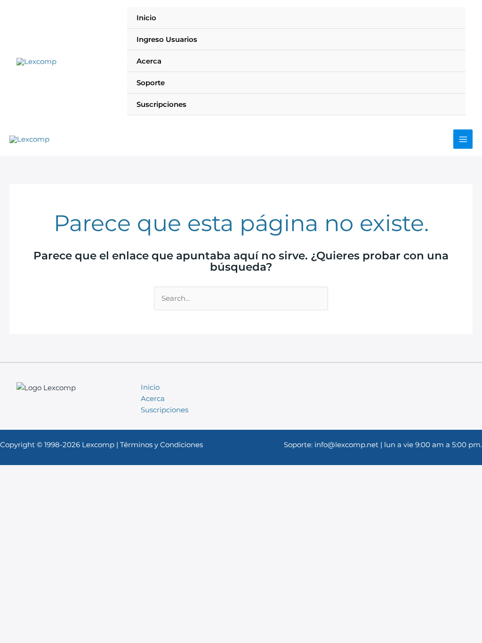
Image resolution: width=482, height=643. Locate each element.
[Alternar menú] (447, 104)
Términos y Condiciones (161, 444)
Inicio (146, 17)
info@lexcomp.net (346, 444)
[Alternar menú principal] (463, 139)
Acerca (149, 60)
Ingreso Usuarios (167, 39)
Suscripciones (161, 104)
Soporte (151, 82)
